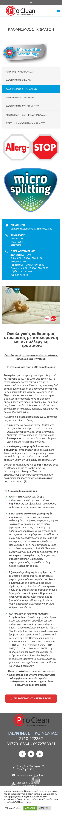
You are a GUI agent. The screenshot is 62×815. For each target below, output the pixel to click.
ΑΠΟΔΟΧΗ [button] (30, 808)
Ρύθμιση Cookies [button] (13, 808)
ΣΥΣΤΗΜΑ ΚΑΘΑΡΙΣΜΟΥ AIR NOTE (25, 123)
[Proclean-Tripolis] (30, 11)
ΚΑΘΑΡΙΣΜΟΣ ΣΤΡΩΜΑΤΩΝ (21, 89)
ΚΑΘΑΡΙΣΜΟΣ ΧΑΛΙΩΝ (18, 80)
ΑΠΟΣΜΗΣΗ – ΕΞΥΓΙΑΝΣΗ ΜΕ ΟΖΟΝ (26, 115)
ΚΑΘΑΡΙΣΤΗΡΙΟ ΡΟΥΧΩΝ (20, 71)
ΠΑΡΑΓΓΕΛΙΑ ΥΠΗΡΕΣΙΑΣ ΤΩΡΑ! (33, 698)
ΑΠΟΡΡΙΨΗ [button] (44, 808)
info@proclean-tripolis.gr (30, 775)
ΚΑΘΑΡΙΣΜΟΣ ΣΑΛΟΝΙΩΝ (20, 97)
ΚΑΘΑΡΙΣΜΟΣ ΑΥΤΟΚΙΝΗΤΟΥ (22, 106)
